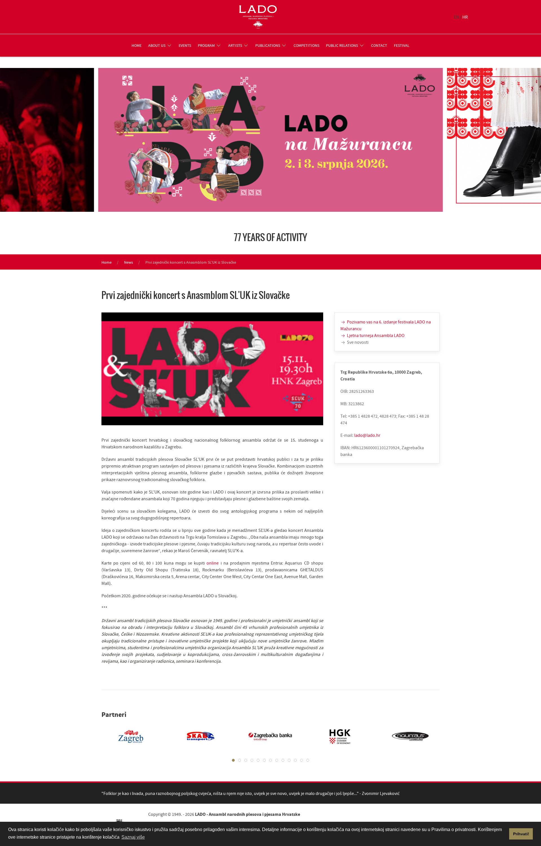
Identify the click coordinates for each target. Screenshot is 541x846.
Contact (379, 45)
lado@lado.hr (367, 435)
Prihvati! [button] (521, 834)
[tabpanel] (125, 736)
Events (185, 45)
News (128, 262)
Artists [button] (235, 45)
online (213, 563)
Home (136, 45)
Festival (401, 45)
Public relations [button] (342, 45)
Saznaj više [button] (133, 837)
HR (465, 17)
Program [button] (206, 45)
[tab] (233, 760)
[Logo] (258, 17)
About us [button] (156, 45)
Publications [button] (267, 45)
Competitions (306, 45)
